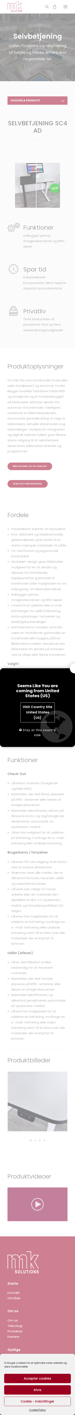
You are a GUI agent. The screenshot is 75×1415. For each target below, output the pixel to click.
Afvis (37, 1390)
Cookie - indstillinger (37, 1401)
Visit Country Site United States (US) (37, 712)
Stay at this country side (39, 732)
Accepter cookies (37, 1378)
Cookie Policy (37, 1410)
